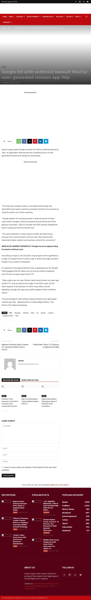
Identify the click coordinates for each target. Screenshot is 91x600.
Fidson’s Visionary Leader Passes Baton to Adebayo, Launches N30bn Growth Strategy (21, 522)
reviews (50, 313)
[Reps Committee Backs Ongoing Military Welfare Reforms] (30, 391)
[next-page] (6, 410)
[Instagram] (80, 1)
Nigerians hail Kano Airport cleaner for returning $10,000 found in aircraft (15, 347)
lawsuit (43, 313)
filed (32, 313)
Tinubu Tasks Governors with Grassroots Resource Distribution (19, 539)
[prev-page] (3, 410)
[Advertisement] (61, 8)
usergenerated (8, 316)
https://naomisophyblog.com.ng (28, 364)
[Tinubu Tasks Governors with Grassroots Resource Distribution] (6, 537)
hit (37, 313)
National (46, 533)
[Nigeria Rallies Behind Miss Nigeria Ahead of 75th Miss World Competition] (50, 391)
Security (69, 16)
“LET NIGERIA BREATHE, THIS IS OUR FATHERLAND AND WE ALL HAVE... (50, 505)
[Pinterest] (35, 141)
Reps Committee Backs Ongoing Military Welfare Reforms (30, 401)
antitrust (26, 313)
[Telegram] (46, 141)
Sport (77, 16)
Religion (59, 16)
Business (20, 16)
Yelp (16, 316)
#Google (17, 313)
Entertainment (33, 16)
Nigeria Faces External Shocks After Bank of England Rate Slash (20, 505)
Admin (6, 82)
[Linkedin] (40, 141)
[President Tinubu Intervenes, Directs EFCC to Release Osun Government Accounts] (10, 391)
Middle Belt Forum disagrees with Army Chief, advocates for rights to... (51, 544)
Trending (6, 22)
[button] (86, 17)
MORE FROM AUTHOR (30, 380)
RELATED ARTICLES (11, 380)
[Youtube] (87, 1)
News (11, 16)
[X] (83, 1)
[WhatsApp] (18, 141)
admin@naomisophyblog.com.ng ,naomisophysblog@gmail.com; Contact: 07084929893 (41, 586)
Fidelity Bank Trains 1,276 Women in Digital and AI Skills (46, 346)
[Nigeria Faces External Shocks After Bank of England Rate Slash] (6, 503)
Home (5, 16)
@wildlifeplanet (59, 485)
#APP (10, 313)
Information (47, 16)
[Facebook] (76, 1)
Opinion (46, 512)
